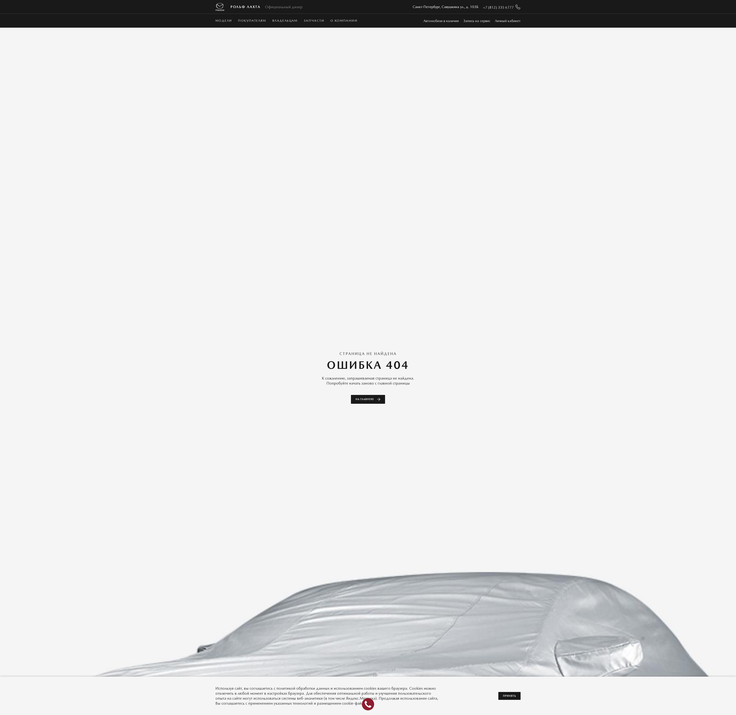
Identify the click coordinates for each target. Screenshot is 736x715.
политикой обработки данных (302, 688)
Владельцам (285, 20)
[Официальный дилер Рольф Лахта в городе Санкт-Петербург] (219, 7)
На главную (365, 399)
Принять (509, 695)
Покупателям (252, 20)
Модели (223, 20)
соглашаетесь (261, 688)
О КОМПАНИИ (343, 20)
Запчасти (314, 20)
